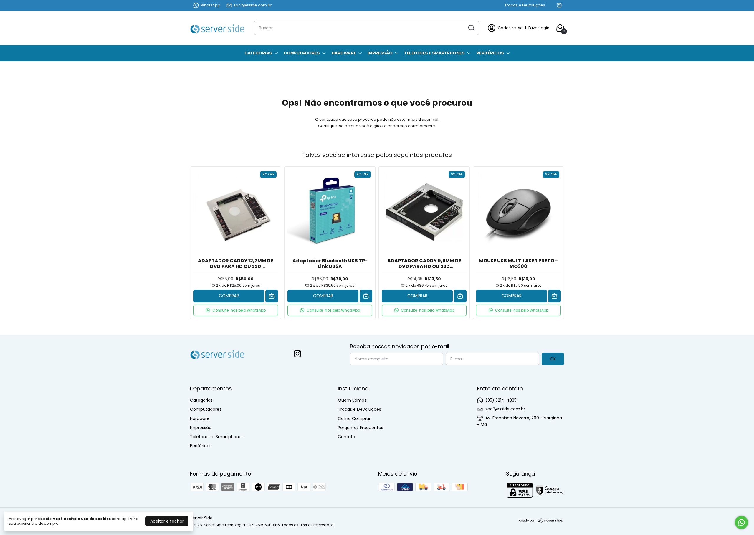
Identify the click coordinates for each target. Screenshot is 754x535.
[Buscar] (471, 27)
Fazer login (538, 28)
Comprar (229, 296)
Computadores (302, 53)
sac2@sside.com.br (253, 5)
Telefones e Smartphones (434, 53)
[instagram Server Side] (559, 5)
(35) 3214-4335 (501, 400)
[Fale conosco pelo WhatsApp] (741, 522)
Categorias (258, 53)
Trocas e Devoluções (525, 5)
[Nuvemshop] (541, 521)
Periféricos (490, 53)
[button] (235, 310)
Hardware (344, 53)
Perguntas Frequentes (360, 427)
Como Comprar (354, 418)
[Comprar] (271, 296)
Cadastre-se (510, 28)
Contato (346, 437)
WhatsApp (210, 5)
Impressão (380, 53)
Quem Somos (352, 400)
